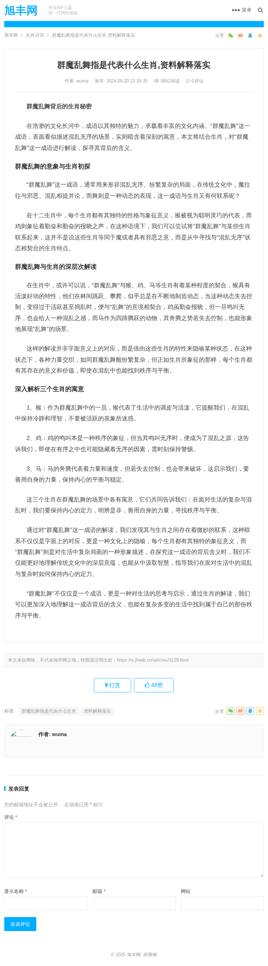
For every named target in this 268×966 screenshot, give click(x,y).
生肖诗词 (35, 35)
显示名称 (15, 891)
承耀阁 (150, 954)
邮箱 (98, 891)
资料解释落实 (97, 711)
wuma (83, 81)
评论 (10, 817)
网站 (186, 891)
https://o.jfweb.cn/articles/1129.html (153, 660)
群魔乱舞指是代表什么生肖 (49, 711)
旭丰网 (21, 10)
